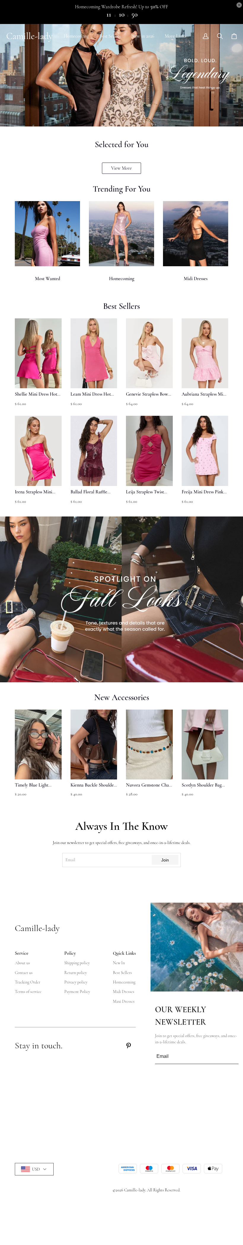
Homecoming (76, 36)
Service (21, 953)
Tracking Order (27, 982)
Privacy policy (75, 982)
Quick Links (124, 953)
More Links (175, 36)
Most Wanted (47, 279)
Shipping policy (77, 962)
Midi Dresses (195, 279)
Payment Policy (77, 991)
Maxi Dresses (124, 1001)
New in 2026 (142, 36)
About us (22, 962)
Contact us (24, 972)
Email (70, 859)
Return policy (75, 972)
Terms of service (28, 991)
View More (121, 168)
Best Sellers (110, 36)
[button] (28, 756)
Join (165, 860)
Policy (70, 953)
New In (119, 962)
